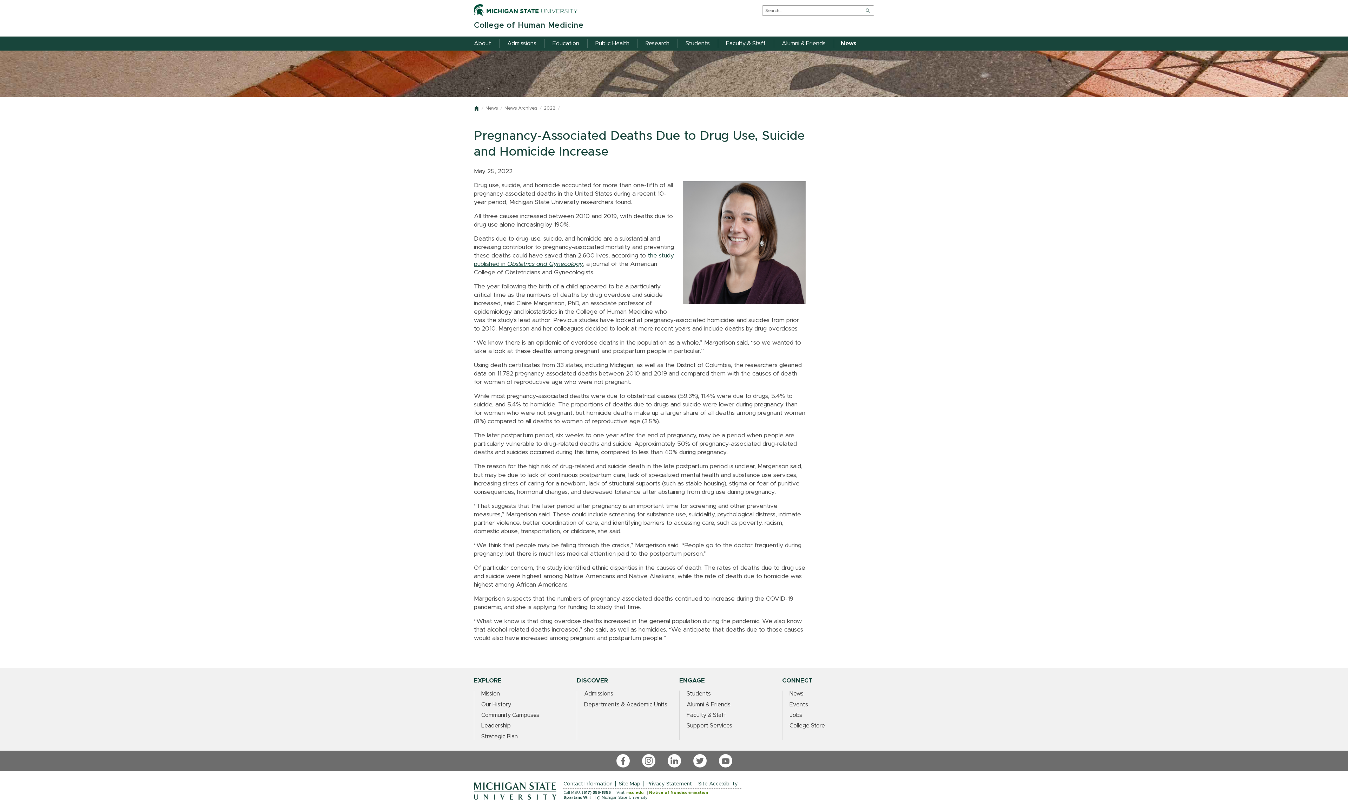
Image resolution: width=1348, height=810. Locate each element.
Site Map (629, 783)
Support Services (709, 726)
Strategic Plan (499, 736)
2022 (549, 108)
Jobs (795, 715)
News (491, 108)
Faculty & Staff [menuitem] (746, 43)
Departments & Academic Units (625, 704)
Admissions (598, 694)
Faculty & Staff (706, 715)
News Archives (520, 108)
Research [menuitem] (657, 43)
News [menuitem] (849, 43)
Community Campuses (510, 715)
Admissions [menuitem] (521, 43)
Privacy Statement (669, 783)
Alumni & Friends (709, 704)
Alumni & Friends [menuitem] (804, 43)
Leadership (496, 726)
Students (699, 694)
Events (798, 704)
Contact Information (588, 783)
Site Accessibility (718, 783)
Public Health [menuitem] (612, 43)
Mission (490, 694)
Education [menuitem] (566, 43)
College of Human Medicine (529, 25)
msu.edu (634, 793)
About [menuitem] (482, 43)
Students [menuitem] (698, 43)
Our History (496, 704)
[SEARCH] (868, 10)
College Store (807, 726)
